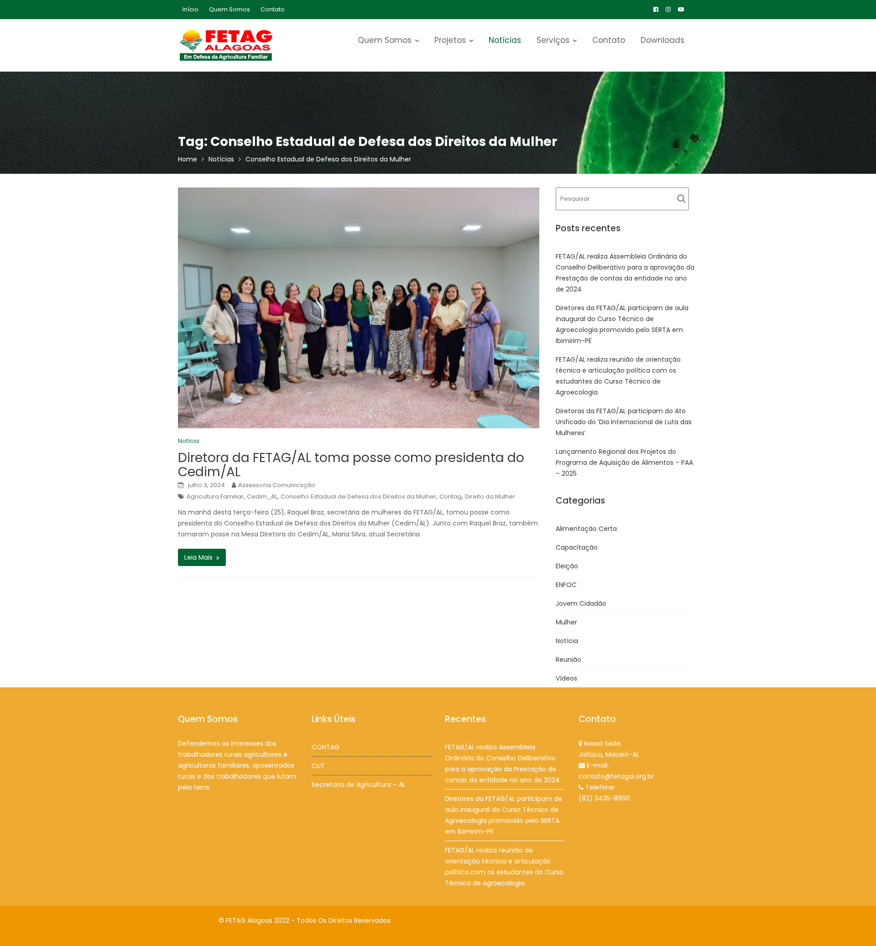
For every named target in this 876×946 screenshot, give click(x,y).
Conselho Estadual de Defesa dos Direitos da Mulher (358, 496)
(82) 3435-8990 (604, 798)
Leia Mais (198, 557)
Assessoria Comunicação (276, 485)
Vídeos (566, 678)
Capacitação (577, 547)
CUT (318, 765)
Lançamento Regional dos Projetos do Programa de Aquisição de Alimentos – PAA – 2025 (624, 462)
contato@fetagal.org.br (616, 776)
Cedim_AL (262, 496)
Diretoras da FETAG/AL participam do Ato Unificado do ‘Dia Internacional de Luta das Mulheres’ (624, 421)
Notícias (505, 40)
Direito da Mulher (490, 496)
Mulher (566, 622)
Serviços (553, 40)
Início (190, 9)
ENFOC (566, 584)
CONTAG (325, 747)
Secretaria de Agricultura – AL (359, 784)
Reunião (568, 659)
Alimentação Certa (586, 528)
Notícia (188, 441)
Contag (450, 496)
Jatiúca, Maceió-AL (609, 754)
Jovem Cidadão (581, 603)
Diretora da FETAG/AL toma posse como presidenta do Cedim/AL (351, 465)
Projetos (450, 40)
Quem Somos (229, 9)
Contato (273, 9)
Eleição (567, 566)
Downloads (662, 40)
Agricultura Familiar (215, 496)
